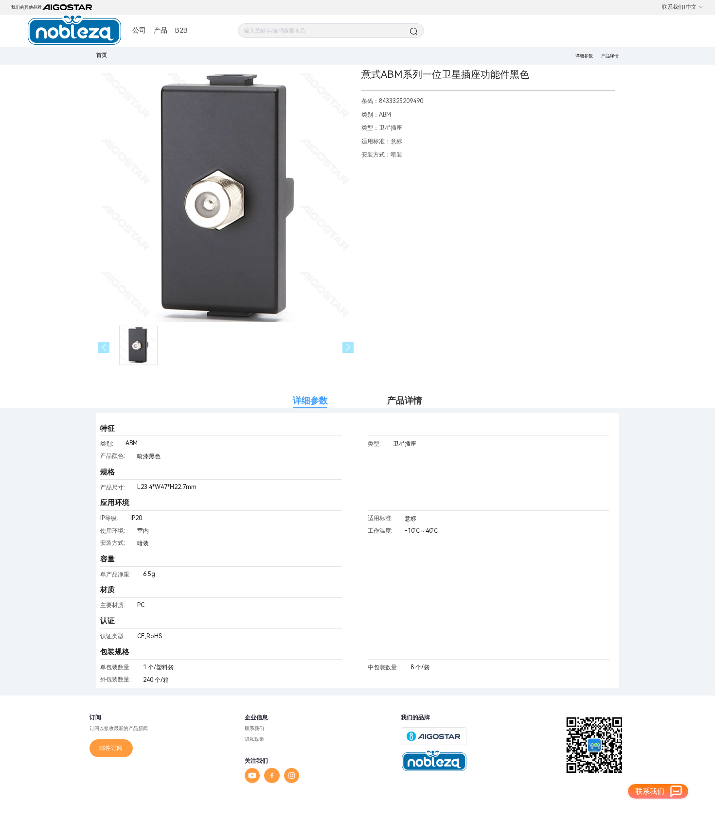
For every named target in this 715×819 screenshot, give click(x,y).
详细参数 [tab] (310, 400)
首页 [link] (101, 55)
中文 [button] (691, 7)
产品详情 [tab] (404, 400)
